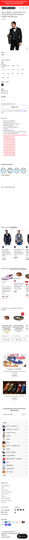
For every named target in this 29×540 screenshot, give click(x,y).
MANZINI (3, 19)
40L (23, 65)
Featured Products (5, 485)
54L (18, 77)
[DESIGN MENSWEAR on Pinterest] (23, 510)
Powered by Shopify (5, 536)
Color (5, 82)
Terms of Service (5, 494)
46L (3, 73)
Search (2, 487)
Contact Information (5, 498)
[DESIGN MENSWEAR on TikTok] (15, 512)
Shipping (3, 103)
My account (4, 502)
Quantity (3, 96)
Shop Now (14, 375)
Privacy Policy (4, 489)
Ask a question (5, 175)
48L (13, 73)
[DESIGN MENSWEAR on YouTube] (20, 510)
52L (8, 77)
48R (8, 73)
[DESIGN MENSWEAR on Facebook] (18, 510)
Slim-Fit (4, 91)
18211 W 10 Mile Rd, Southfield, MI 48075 (10, 533)
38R (13, 65)
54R (13, 77)
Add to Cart (7, 339)
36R (8, 65)
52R (3, 77)
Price (2, 52)
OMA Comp (3, 535)
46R (22, 69)
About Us (3, 496)
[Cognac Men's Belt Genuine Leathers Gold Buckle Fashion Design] (6, 318)
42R (3, 69)
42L (8, 69)
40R (18, 65)
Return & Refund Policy (6, 492)
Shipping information (7, 164)
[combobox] (6, 336)
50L (22, 73)
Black (2, 85)
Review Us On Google (6, 500)
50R (18, 73)
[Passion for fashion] (14, 360)
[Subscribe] (23, 414)
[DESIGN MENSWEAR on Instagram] (15, 510)
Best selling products (18, 268)
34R (3, 65)
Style (2, 89)
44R (13, 69)
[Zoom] (26, 48)
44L (18, 69)
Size (2, 62)
